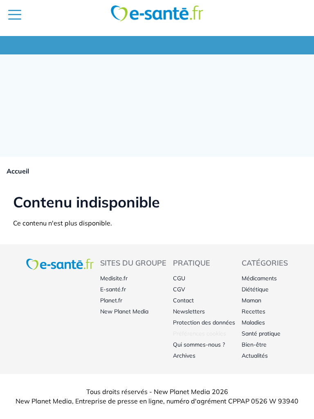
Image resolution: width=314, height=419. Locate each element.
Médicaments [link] (259, 278)
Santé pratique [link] (261, 333)
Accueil (18, 171)
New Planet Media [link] (124, 311)
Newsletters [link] (189, 311)
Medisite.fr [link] (114, 278)
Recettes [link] (253, 311)
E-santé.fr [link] (113, 289)
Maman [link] (251, 300)
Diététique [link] (255, 289)
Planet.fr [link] (111, 300)
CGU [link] (179, 278)
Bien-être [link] (254, 344)
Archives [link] (184, 355)
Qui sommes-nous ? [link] (199, 344)
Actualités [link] (255, 355)
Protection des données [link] (204, 322)
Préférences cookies (199, 333)
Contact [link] (183, 300)
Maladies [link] (253, 322)
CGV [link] (179, 289)
